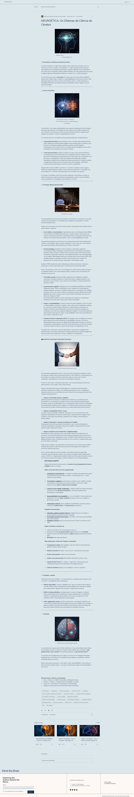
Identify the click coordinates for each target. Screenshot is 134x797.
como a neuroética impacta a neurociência (51, 693)
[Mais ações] (92, 16)
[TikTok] (77, 790)
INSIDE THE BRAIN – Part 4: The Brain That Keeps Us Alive (67, 739)
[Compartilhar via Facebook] (42, 710)
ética (43, 705)
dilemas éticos (68, 702)
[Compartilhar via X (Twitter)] (45, 710)
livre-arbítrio (49, 705)
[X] (74, 790)
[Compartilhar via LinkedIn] (48, 710)
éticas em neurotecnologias (48, 699)
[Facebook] (70, 790)
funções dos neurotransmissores (48, 6)
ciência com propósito (65, 691)
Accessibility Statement (110, 783)
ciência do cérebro (76, 691)
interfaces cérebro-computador (83, 693)
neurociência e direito (69, 693)
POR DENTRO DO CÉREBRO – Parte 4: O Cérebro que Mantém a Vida (44, 739)
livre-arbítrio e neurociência (48, 696)
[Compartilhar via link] (52, 710)
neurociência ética (61, 699)
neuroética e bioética (86, 699)
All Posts (36, 6)
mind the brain (45, 691)
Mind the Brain (10, 771)
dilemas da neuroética (73, 696)
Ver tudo (98, 722)
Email (4, 785)
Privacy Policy (107, 782)
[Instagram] (72, 790)
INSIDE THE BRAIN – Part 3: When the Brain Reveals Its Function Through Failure (89, 739)
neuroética (85, 691)
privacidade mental (46, 702)
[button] (98, 6)
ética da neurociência (58, 702)
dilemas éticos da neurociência (81, 702)
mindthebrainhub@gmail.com (77, 780)
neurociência (54, 691)
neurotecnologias (61, 696)
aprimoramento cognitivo (73, 699)
